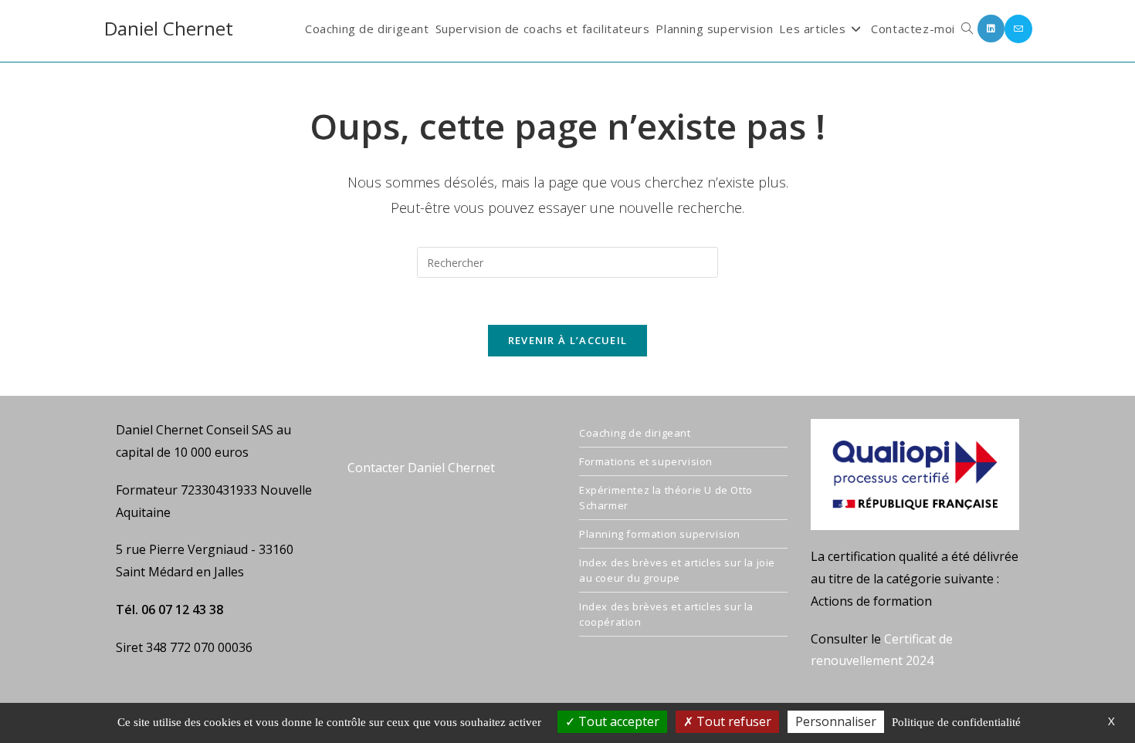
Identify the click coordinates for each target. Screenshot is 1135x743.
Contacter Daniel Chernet (421, 467)
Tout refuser (732, 721)
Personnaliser (835, 721)
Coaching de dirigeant (635, 433)
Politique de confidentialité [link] (956, 722)
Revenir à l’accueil (568, 340)
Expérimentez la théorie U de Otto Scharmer (666, 497)
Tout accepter (617, 721)
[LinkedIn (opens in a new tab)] (991, 28)
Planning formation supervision (659, 534)
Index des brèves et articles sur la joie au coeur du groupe (677, 570)
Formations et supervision (646, 461)
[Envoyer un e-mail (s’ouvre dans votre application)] (1018, 29)
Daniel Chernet (168, 28)
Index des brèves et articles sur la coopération (666, 614)
